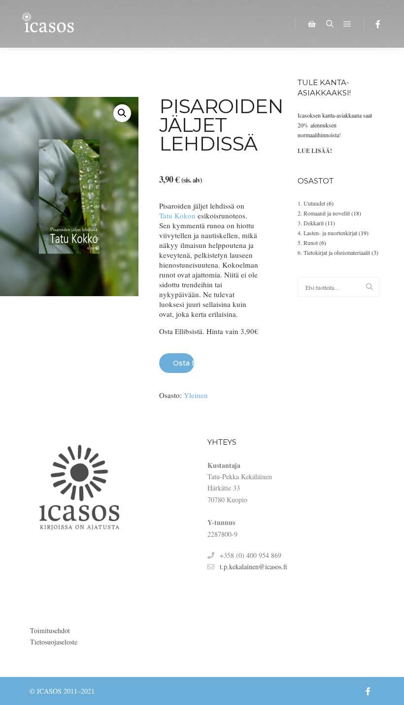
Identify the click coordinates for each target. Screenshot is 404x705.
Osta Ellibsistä (183, 363)
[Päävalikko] (347, 24)
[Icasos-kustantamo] (49, 24)
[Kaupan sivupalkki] (312, 24)
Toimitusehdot (50, 630)
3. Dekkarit (311, 223)
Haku (372, 287)
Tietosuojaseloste (53, 641)
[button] (122, 113)
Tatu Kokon (177, 215)
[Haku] (329, 24)
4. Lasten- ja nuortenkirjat (327, 233)
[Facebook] (377, 24)
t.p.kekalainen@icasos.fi (253, 566)
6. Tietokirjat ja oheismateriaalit (334, 252)
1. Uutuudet (311, 203)
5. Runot (308, 242)
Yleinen (196, 395)
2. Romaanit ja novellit (324, 213)
